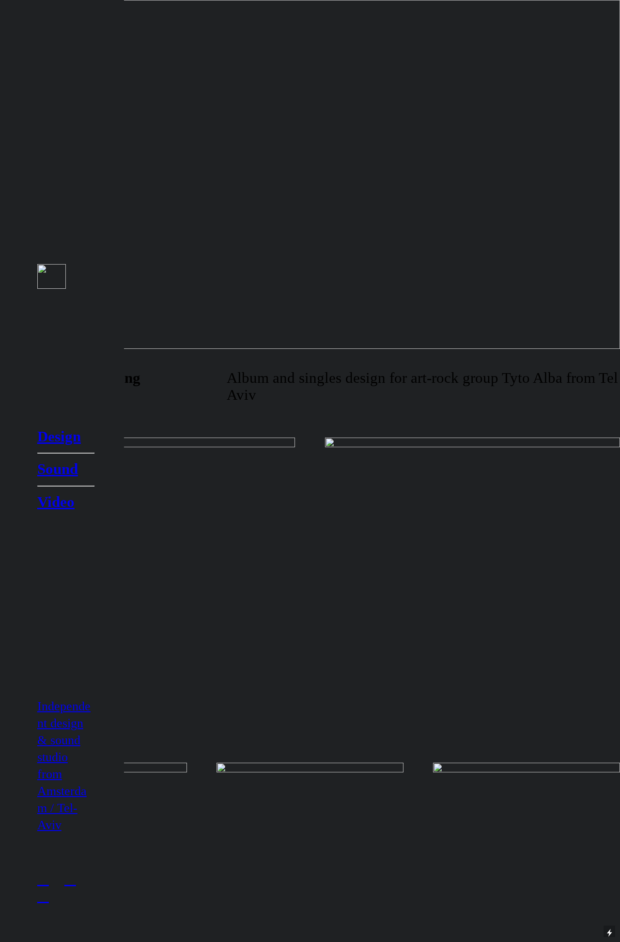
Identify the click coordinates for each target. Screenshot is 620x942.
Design (59, 436)
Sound (57, 469)
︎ (43, 879)
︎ (70, 879)
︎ (43, 896)
